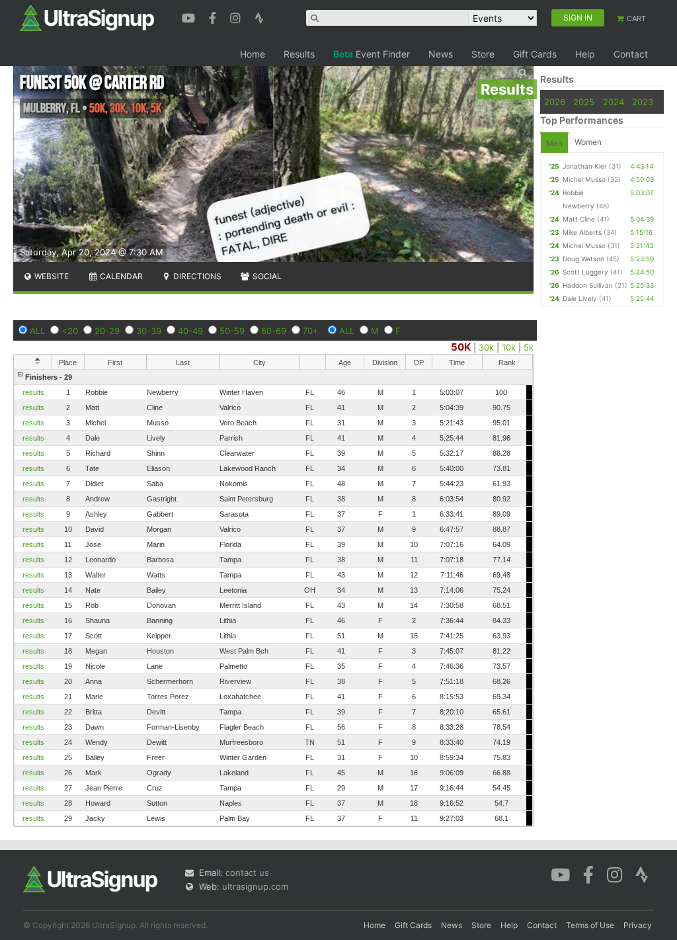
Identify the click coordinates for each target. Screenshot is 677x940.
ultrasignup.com (255, 886)
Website (50, 276)
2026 (554, 102)
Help (585, 54)
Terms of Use (590, 925)
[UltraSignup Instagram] (237, 16)
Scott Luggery (585, 272)
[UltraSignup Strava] (259, 16)
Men (554, 143)
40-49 (190, 330)
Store (483, 54)
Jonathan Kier (585, 166)
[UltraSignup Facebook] (214, 16)
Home (252, 54)
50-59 (232, 330)
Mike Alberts (582, 232)
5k (529, 347)
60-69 (273, 330)
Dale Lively (580, 298)
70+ (311, 330)
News (440, 54)
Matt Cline (579, 219)
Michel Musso (584, 179)
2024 (613, 102)
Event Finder (371, 54)
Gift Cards (535, 54)
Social (266, 276)
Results (299, 54)
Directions (196, 276)
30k (486, 347)
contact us (247, 872)
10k (509, 347)
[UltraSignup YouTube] (190, 16)
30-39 (148, 330)
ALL (37, 330)
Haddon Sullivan (588, 285)
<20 (69, 330)
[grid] (273, 597)
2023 (642, 102)
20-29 (107, 330)
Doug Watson (583, 259)
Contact (631, 54)
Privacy (637, 925)
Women (588, 142)
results (33, 392)
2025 (583, 102)
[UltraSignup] (87, 17)
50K (461, 347)
